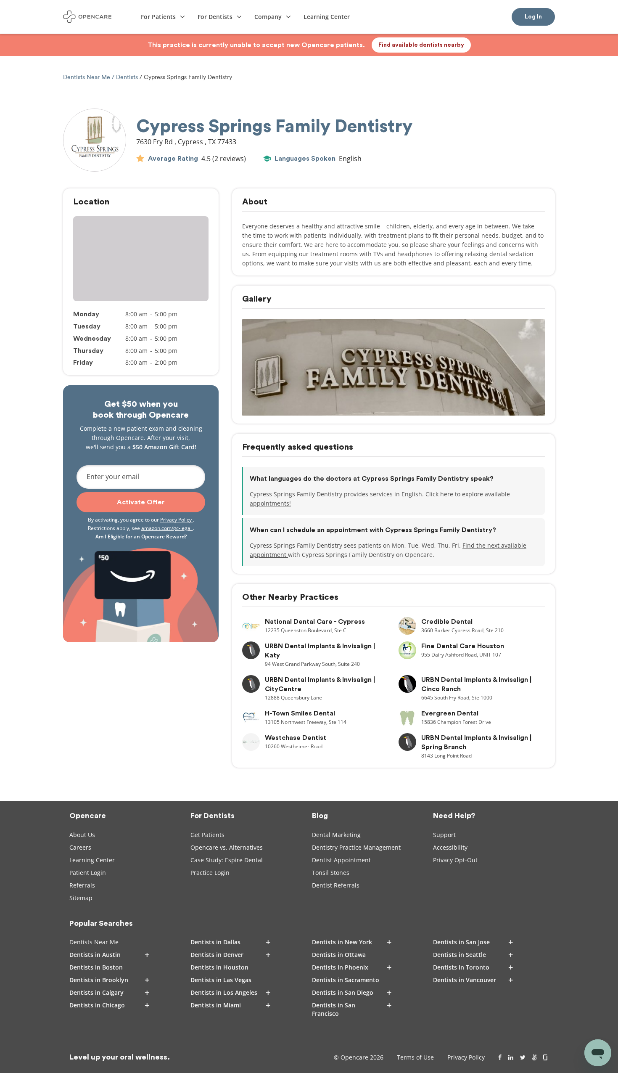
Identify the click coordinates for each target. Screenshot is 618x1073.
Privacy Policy (176, 519)
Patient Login (87, 873)
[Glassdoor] (546, 1057)
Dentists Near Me (87, 77)
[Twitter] (523, 1057)
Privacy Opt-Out (455, 860)
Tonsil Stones (330, 873)
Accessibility (450, 847)
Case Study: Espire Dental (226, 860)
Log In (533, 17)
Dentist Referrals (335, 885)
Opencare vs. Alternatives (226, 847)
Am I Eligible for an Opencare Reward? (141, 536)
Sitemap (80, 898)
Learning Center (92, 860)
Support (444, 835)
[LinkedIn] (510, 1057)
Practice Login (210, 873)
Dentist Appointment (341, 860)
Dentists (127, 77)
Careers (80, 847)
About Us (82, 835)
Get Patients (207, 835)
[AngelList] (534, 1057)
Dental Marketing (336, 835)
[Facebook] (500, 1057)
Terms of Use (415, 1057)
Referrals (82, 885)
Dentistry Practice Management (356, 847)
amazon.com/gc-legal (167, 528)
